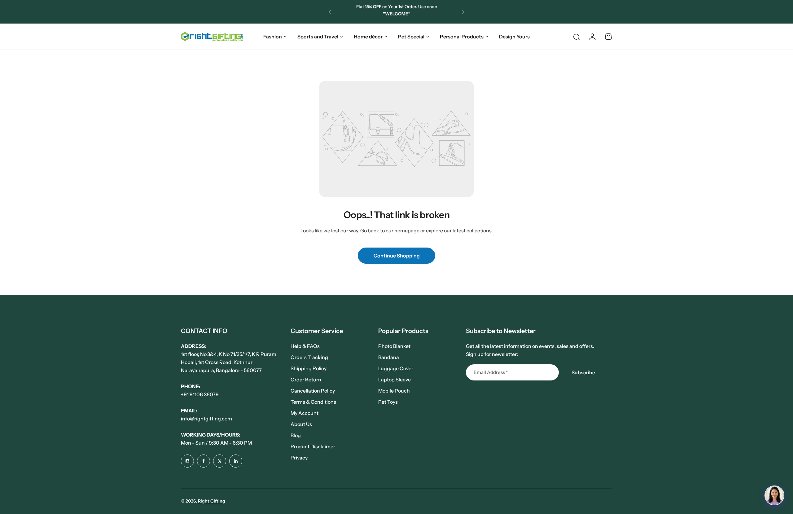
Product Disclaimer (313, 446)
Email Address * (491, 372)
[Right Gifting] (212, 37)
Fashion (272, 36)
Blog (296, 435)
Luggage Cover (395, 368)
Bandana (388, 357)
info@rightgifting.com (206, 418)
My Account (304, 413)
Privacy (299, 458)
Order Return (306, 379)
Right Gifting (211, 501)
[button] (330, 11)
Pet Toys (388, 402)
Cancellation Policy (313, 391)
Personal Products (462, 36)
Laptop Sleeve (394, 379)
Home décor (368, 36)
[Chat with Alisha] (774, 495)
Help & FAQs (305, 346)
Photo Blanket (394, 346)
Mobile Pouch (394, 391)
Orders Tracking (309, 357)
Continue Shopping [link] (397, 256)
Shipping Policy (308, 368)
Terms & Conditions (313, 402)
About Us (301, 424)
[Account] (592, 36)
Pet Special (411, 36)
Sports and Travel (317, 36)
